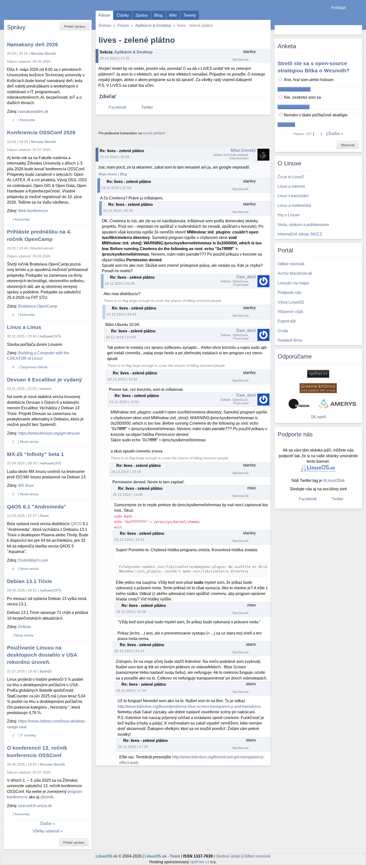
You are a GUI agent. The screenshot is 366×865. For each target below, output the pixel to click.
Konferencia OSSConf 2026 (41, 132)
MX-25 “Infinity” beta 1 (35, 454)
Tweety (189, 15)
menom (46, 389)
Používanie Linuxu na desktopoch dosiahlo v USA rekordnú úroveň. (42, 655)
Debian (24, 627)
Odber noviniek (257, 856)
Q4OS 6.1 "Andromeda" (36, 506)
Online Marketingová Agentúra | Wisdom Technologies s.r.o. (299, 404)
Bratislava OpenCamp (37, 306)
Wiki (173, 15)
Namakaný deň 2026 (32, 44)
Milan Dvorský (243, 150)
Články (123, 15)
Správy (141, 15)
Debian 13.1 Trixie (29, 581)
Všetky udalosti (46, 831)
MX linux (26, 485)
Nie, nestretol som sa (302, 97)
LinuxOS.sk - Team (162, 856)
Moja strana (107, 174)
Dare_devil (246, 277)
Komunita (27, 120)
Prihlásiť (338, 8)
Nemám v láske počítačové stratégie (315, 115)
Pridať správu (74, 26)
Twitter (147, 107)
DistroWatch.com (33, 560)
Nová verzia (29, 442)
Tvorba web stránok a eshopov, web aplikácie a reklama (337, 404)
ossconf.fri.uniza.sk (35, 806)
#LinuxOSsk (334, 480)
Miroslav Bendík (43, 53)
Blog (158, 15)
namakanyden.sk (33, 111)
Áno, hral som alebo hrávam (308, 80)
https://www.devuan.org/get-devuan (49, 433)
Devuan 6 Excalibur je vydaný (44, 379)
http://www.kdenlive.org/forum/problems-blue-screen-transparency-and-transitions (189, 706)
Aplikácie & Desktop (153, 25)
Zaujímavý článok (34, 367)
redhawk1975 (50, 336)
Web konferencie (33, 211)
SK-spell (318, 417)
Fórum (104, 15)
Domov (105, 25)
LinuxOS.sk (32, 10)
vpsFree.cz (199, 862)
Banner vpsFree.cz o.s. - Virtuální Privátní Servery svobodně (318, 374)
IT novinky (28, 735)
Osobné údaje (228, 856)
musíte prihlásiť (154, 133)
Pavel (44, 516)
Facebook (117, 107)
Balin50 (46, 671)
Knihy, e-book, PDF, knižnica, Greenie (318, 388)
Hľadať (357, 30)
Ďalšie (46, 823)
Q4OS (76, 524)
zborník (46, 797)
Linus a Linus (24, 327)
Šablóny (359, 17)
